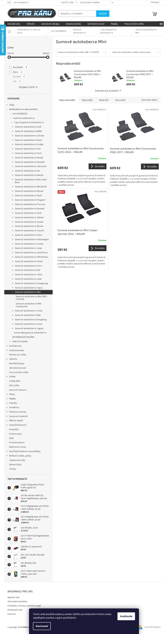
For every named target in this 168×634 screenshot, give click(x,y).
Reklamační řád (15, 610)
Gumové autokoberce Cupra (29, 287)
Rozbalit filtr (27, 87)
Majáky (12, 398)
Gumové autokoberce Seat (28, 213)
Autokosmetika (16, 350)
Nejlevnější (87, 100)
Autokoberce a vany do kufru (23, 109)
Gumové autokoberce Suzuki (29, 222)
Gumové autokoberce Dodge (29, 144)
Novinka (19, 76)
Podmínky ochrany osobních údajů (24, 605)
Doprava (12, 614)
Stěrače (13, 359)
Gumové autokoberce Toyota (29, 230)
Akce (17, 72)
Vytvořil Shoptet (152, 627)
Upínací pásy (15, 464)
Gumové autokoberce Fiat (28, 148)
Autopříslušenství (17, 425)
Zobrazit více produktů (106, 90)
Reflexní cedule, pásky (20, 455)
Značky (12, 469)
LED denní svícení (17, 368)
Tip (16, 81)
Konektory (14, 407)
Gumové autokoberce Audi (28, 127)
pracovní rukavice (18, 390)
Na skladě (20, 67)
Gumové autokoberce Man (28, 315)
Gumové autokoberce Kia (27, 170)
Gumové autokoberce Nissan (29, 191)
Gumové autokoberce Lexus (28, 324)
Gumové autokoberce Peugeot (30, 200)
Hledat (103, 13)
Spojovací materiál (18, 416)
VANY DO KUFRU (20, 341)
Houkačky (14, 429)
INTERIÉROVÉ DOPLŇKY (23, 337)
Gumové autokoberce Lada (28, 279)
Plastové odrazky (17, 412)
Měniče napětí (16, 420)
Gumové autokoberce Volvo (28, 235)
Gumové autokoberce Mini (28, 292)
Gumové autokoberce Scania (29, 244)
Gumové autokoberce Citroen (29, 135)
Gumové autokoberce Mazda (29, 175)
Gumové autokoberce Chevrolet (31, 166)
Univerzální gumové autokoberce (30, 332)
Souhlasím (126, 616)
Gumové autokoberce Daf (27, 270)
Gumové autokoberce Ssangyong (31, 283)
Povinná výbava (16, 442)
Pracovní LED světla (18, 372)
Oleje (11, 105)
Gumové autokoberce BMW (28, 131)
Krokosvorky (15, 434)
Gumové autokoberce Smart (29, 261)
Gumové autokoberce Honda (29, 157)
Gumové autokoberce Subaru (29, 217)
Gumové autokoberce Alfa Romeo (31, 257)
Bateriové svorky (17, 447)
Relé (11, 438)
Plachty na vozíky (17, 354)
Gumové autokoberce (24, 118)
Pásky (12, 394)
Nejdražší (103, 100)
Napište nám (67, 2)
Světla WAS (14, 381)
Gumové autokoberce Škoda (29, 226)
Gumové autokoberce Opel (28, 195)
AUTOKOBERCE (19, 113)
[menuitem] (13, 24)
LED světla (14, 385)
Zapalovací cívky (17, 460)
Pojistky (13, 403)
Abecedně (120, 100)
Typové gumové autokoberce (29, 122)
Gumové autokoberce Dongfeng (31, 319)
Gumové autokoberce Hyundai (30, 162)
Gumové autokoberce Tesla (28, 310)
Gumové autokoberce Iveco (28, 265)
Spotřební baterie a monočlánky (25, 451)
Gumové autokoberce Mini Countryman (29, 305)
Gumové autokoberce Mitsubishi (31, 186)
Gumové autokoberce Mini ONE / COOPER (31, 298)
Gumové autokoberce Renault (29, 208)
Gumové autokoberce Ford (28, 153)
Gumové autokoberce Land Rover (31, 252)
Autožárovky (15, 346)
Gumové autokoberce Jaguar (29, 328)
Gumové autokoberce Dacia (28, 140)
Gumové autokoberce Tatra (28, 274)
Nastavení (42, 626)
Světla (12, 376)
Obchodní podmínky (90, 2)
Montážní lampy (16, 363)
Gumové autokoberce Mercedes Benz (31, 181)
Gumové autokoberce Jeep (28, 248)
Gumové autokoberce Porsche (30, 204)
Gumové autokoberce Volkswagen (32, 239)
